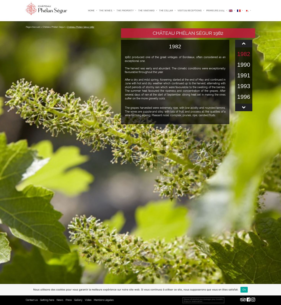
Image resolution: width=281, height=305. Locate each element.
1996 (243, 97)
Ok (244, 289)
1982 (243, 54)
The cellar (166, 10)
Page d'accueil (33, 27)
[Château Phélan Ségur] (46, 8)
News (60, 300)
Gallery (78, 300)
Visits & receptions (190, 10)
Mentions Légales (104, 300)
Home (91, 10)
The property (125, 10)
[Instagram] (253, 300)
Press (69, 300)
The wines (105, 10)
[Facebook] (249, 300)
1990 (243, 65)
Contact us (32, 300)
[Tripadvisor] (243, 300)
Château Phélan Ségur (54, 27)
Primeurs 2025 (215, 10)
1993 (243, 86)
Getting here (47, 300)
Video (88, 300)
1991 (243, 75)
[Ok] (276, 290)
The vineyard (146, 10)
